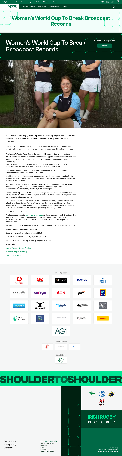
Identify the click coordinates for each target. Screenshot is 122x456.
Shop (55, 2)
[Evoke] (82, 318)
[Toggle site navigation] (4, 7)
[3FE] (47, 346)
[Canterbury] (40, 280)
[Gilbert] (40, 305)
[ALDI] (103, 292)
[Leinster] (107, 2)
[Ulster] (117, 2)
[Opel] (19, 292)
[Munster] (112, 2)
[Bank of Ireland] (103, 280)
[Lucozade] (19, 305)
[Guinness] (61, 280)
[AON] (61, 292)
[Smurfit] (61, 305)
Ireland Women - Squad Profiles (18, 248)
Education (20, 2)
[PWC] (82, 292)
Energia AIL (42, 6)
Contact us (8, 448)
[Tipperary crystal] (61, 346)
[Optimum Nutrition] (82, 305)
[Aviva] (82, 280)
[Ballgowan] (40, 318)
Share (104, 46)
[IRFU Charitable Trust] (61, 360)
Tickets (64, 6)
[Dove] (103, 305)
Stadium (46, 2)
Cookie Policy (10, 441)
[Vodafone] (19, 280)
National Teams (28, 6)
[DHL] (103, 318)
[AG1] (61, 331)
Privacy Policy (10, 444)
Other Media (114, 451)
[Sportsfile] (75, 346)
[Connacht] (102, 2)
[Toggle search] (119, 6)
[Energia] (40, 292)
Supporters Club (33, 2)
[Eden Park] (61, 318)
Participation (53, 6)
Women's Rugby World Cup (16, 252)
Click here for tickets (14, 256)
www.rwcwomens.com (34, 215)
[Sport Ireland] (19, 318)
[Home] (12, 6)
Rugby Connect (7, 2)
